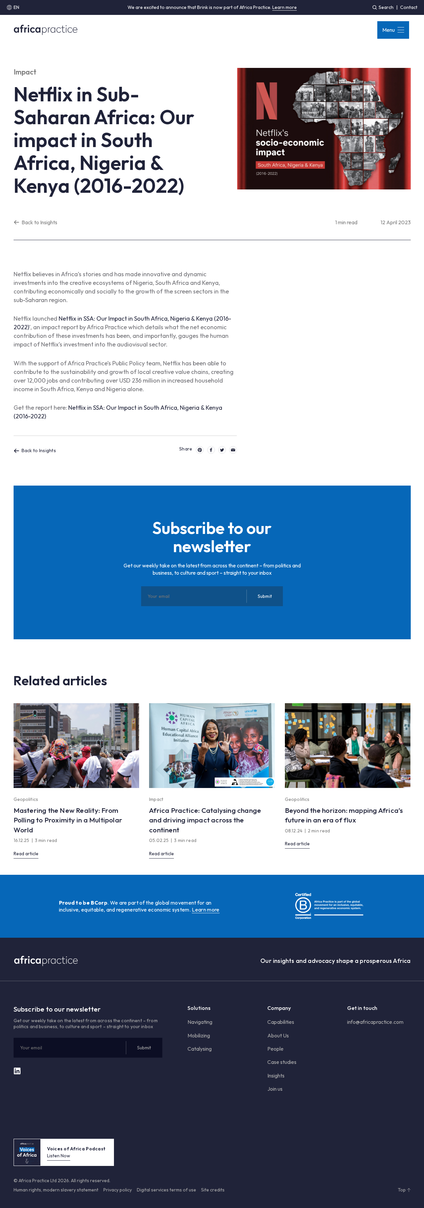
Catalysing (199, 1048)
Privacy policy (117, 1190)
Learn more (284, 7)
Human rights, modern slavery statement (56, 1190)
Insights (276, 1075)
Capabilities (280, 1022)
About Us (278, 1035)
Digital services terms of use (166, 1190)
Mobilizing (198, 1035)
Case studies (281, 1062)
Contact (408, 7)
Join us (275, 1088)
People (275, 1048)
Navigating (199, 1022)
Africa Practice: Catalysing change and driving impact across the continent (205, 820)
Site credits (213, 1190)
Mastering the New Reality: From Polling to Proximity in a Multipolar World (68, 820)
